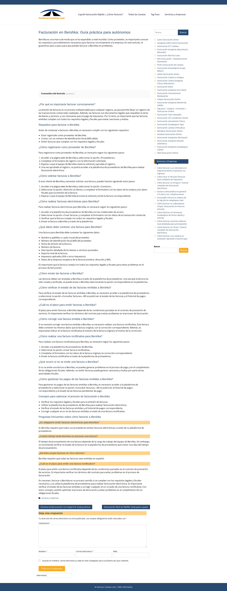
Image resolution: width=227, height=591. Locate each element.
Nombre (43, 551)
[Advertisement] (94, 67)
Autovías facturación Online (169, 134)
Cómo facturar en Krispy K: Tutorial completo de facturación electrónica (172, 185)
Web (115, 551)
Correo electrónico (85, 551)
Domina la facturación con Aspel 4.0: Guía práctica (65, 507)
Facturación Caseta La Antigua (170, 77)
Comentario (44, 523)
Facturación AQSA (165, 86)
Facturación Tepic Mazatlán (169, 114)
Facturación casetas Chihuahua (171, 127)
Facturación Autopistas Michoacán (172, 137)
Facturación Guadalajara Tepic (170, 124)
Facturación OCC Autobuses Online (172, 118)
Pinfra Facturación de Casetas (170, 65)
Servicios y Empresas (175, 14)
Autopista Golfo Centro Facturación (172, 43)
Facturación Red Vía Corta (168, 55)
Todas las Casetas (137, 14)
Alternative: (42, 575)
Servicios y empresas (50, 498)
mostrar (70, 94)
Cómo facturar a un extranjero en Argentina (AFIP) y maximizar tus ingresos (172, 171)
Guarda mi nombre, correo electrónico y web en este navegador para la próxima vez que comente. (85, 560)
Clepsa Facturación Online (168, 99)
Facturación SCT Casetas (168, 46)
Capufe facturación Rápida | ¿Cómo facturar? (100, 14)
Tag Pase (155, 14)
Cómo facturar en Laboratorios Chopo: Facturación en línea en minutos (171, 206)
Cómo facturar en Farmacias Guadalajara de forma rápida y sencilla (170, 215)
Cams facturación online (168, 39)
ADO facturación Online (167, 153)
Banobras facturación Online (170, 131)
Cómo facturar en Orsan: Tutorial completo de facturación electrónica (171, 230)
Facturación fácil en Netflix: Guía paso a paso (126, 507)
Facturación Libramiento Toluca (171, 121)
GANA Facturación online (168, 74)
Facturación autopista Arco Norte (171, 90)
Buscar (157, 246)
